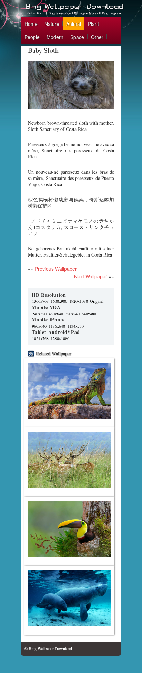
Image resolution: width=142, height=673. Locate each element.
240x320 (39, 313)
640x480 (89, 313)
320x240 (72, 313)
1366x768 (40, 301)
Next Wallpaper (90, 276)
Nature (51, 23)
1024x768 (40, 338)
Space (77, 36)
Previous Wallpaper (55, 268)
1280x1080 (60, 338)
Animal (73, 23)
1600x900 (59, 301)
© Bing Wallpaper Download (48, 648)
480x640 (56, 313)
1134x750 (75, 326)
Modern (55, 36)
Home (31, 23)
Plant (93, 23)
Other (97, 36)
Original (96, 301)
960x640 (39, 326)
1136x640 (57, 326)
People (32, 36)
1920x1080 (78, 301)
